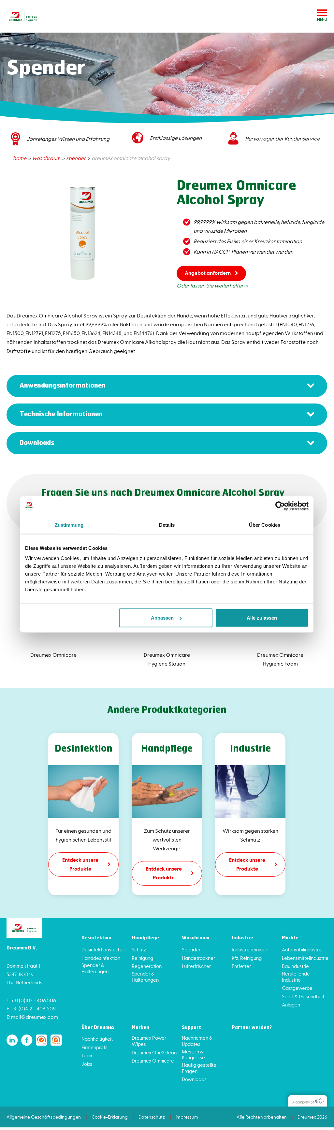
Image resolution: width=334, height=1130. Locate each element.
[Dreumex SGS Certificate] (41, 1040)
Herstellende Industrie (296, 977)
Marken (140, 1028)
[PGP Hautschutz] (307, 1101)
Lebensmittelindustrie (305, 958)
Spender (191, 949)
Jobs (86, 1064)
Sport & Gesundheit (303, 996)
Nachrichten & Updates (197, 1041)
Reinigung (142, 958)
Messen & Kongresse (193, 1055)
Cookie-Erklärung (110, 1117)
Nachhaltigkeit (97, 1039)
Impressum (187, 1117)
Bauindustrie (295, 966)
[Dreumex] (23, 16)
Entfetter (241, 966)
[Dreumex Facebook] (27, 1040)
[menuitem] (20, 158)
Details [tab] (167, 524)
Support (191, 1028)
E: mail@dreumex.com (32, 1017)
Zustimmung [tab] (69, 524)
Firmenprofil (94, 1047)
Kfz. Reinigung (247, 958)
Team (87, 1055)
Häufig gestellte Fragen (199, 1068)
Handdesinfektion (100, 958)
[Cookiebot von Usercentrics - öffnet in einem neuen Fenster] (280, 506)
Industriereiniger (249, 949)
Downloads (194, 1079)
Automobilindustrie (302, 949)
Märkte (290, 938)
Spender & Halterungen (95, 968)
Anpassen (162, 618)
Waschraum (195, 938)
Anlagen (291, 1004)
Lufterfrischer (196, 966)
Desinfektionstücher (103, 949)
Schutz (139, 949)
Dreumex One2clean (154, 1052)
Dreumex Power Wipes (149, 1041)
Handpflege (145, 938)
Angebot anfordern (208, 273)
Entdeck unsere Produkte (80, 864)
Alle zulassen (262, 618)
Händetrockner (198, 958)
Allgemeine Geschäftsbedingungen (44, 1117)
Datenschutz (151, 1117)
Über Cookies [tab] (264, 524)
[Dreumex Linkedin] (12, 1040)
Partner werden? (252, 1028)
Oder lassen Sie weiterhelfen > (212, 285)
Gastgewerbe (297, 988)
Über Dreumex (97, 1028)
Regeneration (147, 966)
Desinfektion (96, 938)
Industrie (242, 938)
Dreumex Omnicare (153, 1061)
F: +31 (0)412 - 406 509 (31, 1008)
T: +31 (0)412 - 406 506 (31, 1000)
